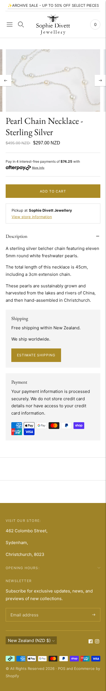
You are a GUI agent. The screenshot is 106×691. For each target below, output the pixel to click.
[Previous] (5, 80)
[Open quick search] (21, 24)
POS (61, 668)
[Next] (100, 80)
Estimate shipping (36, 355)
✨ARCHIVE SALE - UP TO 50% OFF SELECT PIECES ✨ (56, 5)
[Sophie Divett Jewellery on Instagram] (97, 642)
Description (16, 236)
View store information (32, 216)
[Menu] (10, 24)
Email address (23, 608)
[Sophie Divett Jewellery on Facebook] (90, 642)
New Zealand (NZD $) (29, 640)
